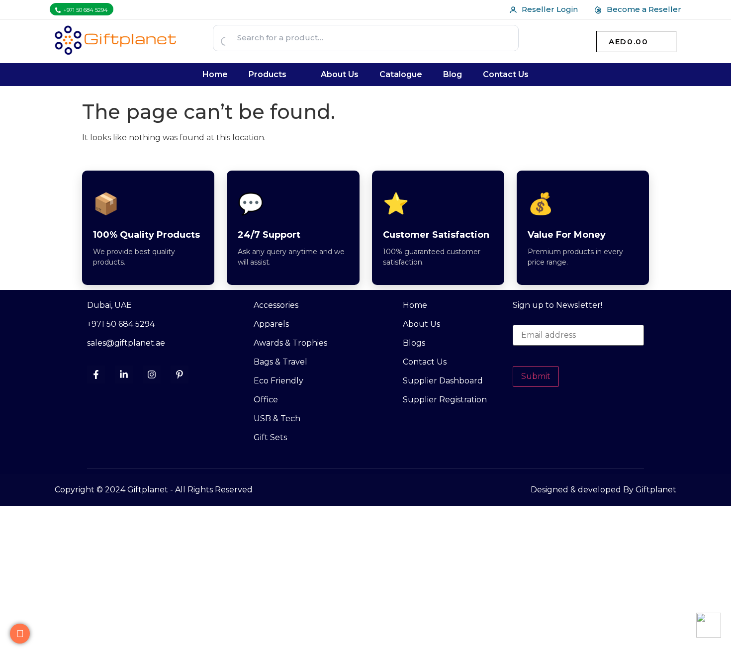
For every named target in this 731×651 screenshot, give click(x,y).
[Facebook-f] (96, 374)
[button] (274, 74)
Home (215, 74)
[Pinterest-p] (179, 374)
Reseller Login (550, 9)
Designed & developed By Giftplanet (603, 489)
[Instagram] (152, 374)
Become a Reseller (644, 9)
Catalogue (400, 74)
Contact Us (506, 74)
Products (267, 74)
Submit (535, 376)
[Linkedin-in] (124, 374)
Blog (452, 74)
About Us (340, 74)
